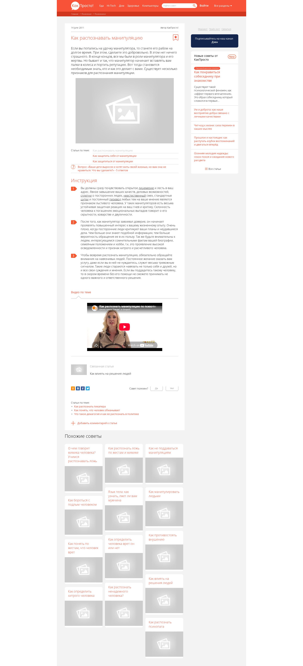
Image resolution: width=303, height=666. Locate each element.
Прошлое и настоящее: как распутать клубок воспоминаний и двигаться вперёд (214, 141)
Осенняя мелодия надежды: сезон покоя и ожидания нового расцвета (214, 157)
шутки (85, 199)
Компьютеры (150, 5)
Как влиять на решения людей (110, 373)
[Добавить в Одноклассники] (73, 388)
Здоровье (133, 5)
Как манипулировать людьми (164, 494)
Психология (86, 14)
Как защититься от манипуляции (113, 161)
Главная (74, 14)
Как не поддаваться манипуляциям (163, 450)
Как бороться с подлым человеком (82, 502)
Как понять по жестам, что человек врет (83, 547)
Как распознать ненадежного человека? (119, 591)
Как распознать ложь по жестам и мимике (123, 450)
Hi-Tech (111, 5)
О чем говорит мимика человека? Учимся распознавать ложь (82, 454)
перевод (115, 199)
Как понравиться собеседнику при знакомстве (207, 76)
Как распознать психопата (160, 624)
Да (156, 388)
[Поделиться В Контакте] (78, 388)
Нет (172, 388)
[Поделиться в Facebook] (83, 388)
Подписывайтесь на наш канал (214, 40)
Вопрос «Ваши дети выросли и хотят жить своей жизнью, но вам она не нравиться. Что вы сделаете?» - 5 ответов (122, 168)
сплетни (86, 195)
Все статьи (214, 169)
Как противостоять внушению (163, 537)
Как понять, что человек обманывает (97, 410)
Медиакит (203, 29)
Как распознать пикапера (90, 406)
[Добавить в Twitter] (88, 388)
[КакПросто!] (82, 6)
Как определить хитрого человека (81, 593)
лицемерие (146, 188)
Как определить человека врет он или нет (121, 543)
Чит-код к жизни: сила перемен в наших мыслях (214, 127)
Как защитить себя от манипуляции (115, 156)
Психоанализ (100, 14)
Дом (121, 5)
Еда (101, 5)
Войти (204, 5)
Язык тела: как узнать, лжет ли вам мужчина (122, 496)
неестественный (135, 195)
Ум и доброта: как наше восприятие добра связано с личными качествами (211, 113)
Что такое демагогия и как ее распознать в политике (106, 414)
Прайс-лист (214, 29)
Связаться (226, 29)
